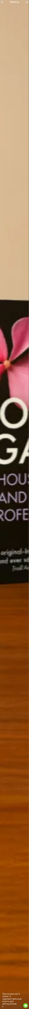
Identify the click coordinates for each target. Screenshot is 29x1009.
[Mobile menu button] (27, 2)
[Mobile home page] (14, 2)
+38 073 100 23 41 (2, 2)
